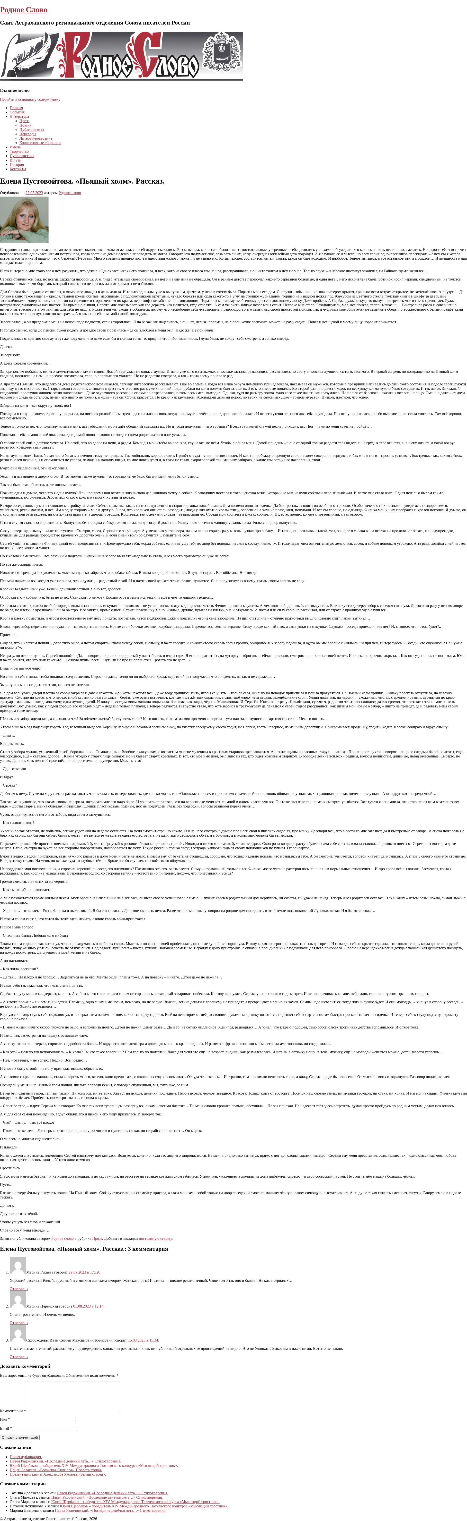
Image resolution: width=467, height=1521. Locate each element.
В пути (15, 160)
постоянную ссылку (155, 1238)
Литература (19, 116)
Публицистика (31, 129)
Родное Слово (23, 9)
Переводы (27, 134)
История (17, 164)
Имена (15, 147)
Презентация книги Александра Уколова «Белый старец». (58, 1474)
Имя (5, 1419)
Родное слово (70, 193)
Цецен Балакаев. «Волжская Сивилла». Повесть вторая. (56, 1470)
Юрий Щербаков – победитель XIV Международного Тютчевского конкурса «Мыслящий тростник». (94, 1465)
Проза (24, 121)
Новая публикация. (26, 1457)
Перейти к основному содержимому (30, 99)
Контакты (18, 169)
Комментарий (13, 1411)
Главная (16, 108)
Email (6, 1428)
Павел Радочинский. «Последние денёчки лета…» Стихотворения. (65, 1461)
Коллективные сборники (40, 143)
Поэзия (25, 125)
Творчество (19, 151)
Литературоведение (35, 138)
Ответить (19, 1289)
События (17, 112)
